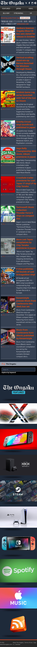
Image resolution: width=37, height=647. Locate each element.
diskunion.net (23, 24)
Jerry (3, 45)
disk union (25, 18)
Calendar (17, 644)
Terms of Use (28, 642)
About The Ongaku (18, 642)
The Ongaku (11, 364)
